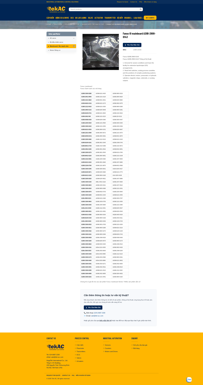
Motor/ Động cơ (55, 50)
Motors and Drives (111, 351)
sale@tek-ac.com (97, 316)
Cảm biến (50, 17)
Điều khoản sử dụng (150, 2)
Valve (90, 17)
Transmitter (110, 17)
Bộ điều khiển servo (56, 42)
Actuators (80, 361)
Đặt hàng (136, 348)
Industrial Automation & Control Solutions (62, 2)
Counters (108, 348)
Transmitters (81, 351)
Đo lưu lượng (80, 17)
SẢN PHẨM (58, 24)
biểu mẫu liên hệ (105, 320)
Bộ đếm (120, 17)
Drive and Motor (71, 24)
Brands (127, 17)
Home (49, 24)
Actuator (99, 17)
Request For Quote (53, 375)
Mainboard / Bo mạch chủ (93, 24)
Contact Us (133, 2)
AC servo (53, 38)
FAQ (140, 2)
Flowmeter (80, 348)
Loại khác (138, 17)
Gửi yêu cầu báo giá (140, 345)
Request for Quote (122, 2)
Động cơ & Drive (62, 17)
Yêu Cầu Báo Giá (132, 45)
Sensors (108, 345)
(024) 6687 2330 (99, 313)
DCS (72, 17)
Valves (79, 358)
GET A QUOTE (150, 18)
